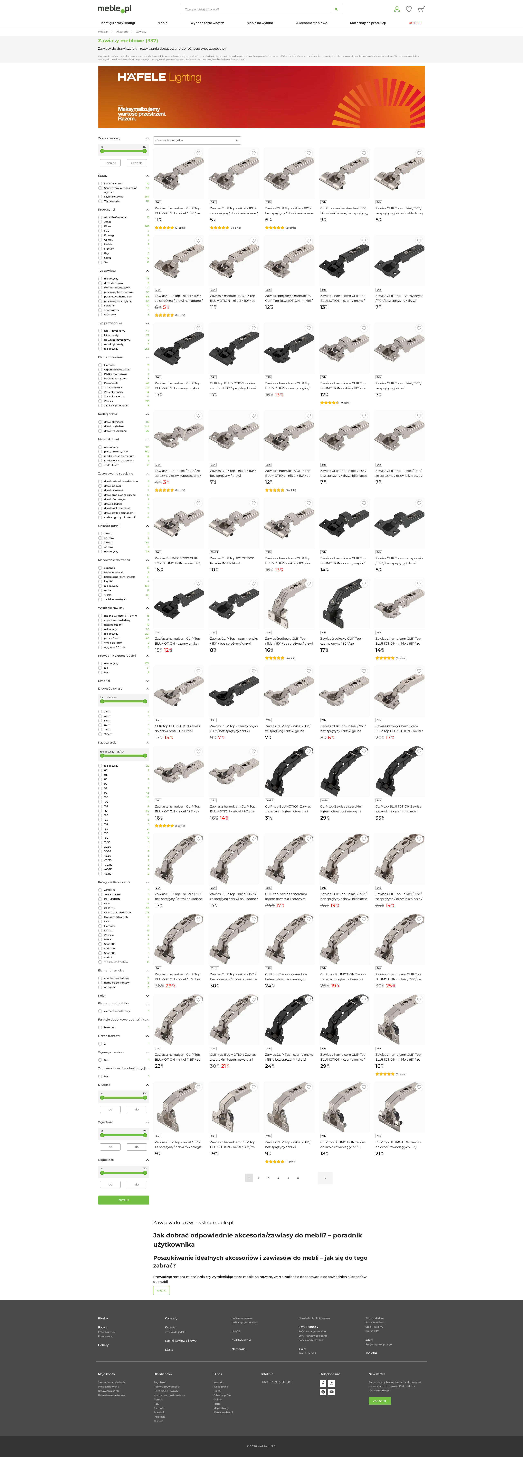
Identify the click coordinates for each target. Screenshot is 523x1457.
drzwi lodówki (126, 485)
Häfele (126, 244)
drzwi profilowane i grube (126, 494)
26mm (126, 533)
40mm (126, 546)
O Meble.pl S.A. (222, 1395)
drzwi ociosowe (126, 490)
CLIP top (126, 908)
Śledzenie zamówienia (111, 1382)
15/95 (126, 842)
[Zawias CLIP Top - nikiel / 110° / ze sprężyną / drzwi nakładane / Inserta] (399, 173)
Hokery (103, 1345)
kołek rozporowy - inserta (126, 576)
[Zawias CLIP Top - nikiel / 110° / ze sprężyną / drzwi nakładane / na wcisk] (178, 260)
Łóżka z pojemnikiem (245, 1322)
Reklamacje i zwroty (166, 1390)
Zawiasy (126, 935)
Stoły (302, 1348)
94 (126, 788)
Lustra (236, 1331)
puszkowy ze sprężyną (126, 301)
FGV (126, 230)
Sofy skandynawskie (311, 1339)
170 (126, 833)
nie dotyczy (126, 278)
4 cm (126, 716)
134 (126, 824)
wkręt (126, 594)
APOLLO (126, 890)
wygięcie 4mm (126, 642)
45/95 (126, 855)
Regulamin (160, 1382)
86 (126, 779)
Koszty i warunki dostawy (169, 1395)
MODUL (126, 930)
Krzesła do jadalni (175, 1332)
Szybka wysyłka (126, 196)
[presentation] (104, 97)
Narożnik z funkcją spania (314, 1318)
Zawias (126, 401)
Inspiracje (159, 1416)
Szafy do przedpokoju (378, 1344)
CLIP (126, 903)
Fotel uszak (105, 1336)
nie (126, 667)
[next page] (325, 1178)
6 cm (126, 725)
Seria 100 (126, 948)
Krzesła (170, 1327)
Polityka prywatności (167, 1386)
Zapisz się (380, 1400)
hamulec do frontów (126, 982)
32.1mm (126, 538)
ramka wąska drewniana (126, 460)
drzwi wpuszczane (126, 430)
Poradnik (159, 1412)
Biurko (103, 1318)
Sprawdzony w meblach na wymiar (126, 190)
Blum (126, 226)
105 (126, 801)
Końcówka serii (126, 183)
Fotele (102, 1327)
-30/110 (126, 864)
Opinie (217, 1399)
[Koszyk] (421, 9)
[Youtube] (331, 1392)
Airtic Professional (126, 217)
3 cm (126, 711)
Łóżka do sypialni (242, 1318)
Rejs (126, 253)
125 (126, 819)
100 (126, 797)
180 (126, 837)
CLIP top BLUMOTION (126, 912)
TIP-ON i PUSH (126, 387)
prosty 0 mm (126, 638)
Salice (126, 257)
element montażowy (126, 287)
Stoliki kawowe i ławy (181, 1341)
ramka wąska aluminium (126, 456)
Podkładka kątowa (126, 378)
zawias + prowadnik (126, 405)
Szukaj (336, 9)
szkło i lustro (126, 465)
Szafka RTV (372, 1330)
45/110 (126, 873)
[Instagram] (331, 1383)
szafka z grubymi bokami (126, 517)
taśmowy (126, 314)
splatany (126, 305)
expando (126, 567)
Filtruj (123, 1200)
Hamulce (126, 926)
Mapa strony (221, 1408)
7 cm (126, 729)
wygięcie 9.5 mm (126, 647)
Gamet (126, 239)
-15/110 (126, 860)
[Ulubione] (409, 9)
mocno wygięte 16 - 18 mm (126, 615)
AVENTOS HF (126, 894)
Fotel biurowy (106, 1332)
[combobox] (197, 140)
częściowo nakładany (126, 620)
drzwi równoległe (126, 499)
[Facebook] (323, 1383)
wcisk (126, 590)
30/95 (126, 851)
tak (126, 672)
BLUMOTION (126, 899)
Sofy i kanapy (308, 1327)
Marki (216, 1403)
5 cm (126, 720)
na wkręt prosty (126, 344)
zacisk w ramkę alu (126, 599)
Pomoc (158, 1399)
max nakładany (126, 624)
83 (126, 774)
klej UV (126, 581)
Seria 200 (126, 944)
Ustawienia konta (109, 1390)
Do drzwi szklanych (126, 917)
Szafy (369, 1339)
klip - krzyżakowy (126, 330)
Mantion (126, 248)
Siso (126, 262)
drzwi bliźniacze (126, 421)
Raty (156, 1403)
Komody (171, 1318)
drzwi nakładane (126, 426)
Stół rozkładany (374, 1318)
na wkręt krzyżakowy (126, 339)
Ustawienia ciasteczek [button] (111, 1395)
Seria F (126, 957)
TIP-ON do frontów (126, 961)
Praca (216, 1390)
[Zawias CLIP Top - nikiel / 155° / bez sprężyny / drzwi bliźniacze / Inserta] (233, 939)
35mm (126, 542)
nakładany (126, 629)
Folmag (126, 235)
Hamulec (126, 365)
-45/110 (126, 869)
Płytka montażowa (126, 374)
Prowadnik (126, 383)
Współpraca (220, 1386)
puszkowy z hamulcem (126, 296)
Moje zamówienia (109, 1386)
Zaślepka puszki (126, 392)
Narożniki (239, 1349)
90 (126, 783)
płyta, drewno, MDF (126, 451)
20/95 (126, 846)
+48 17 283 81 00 (276, 1382)
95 (126, 792)
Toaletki (371, 1353)
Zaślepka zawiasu (126, 396)
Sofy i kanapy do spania (313, 1335)
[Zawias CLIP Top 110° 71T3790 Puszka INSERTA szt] (233, 523)
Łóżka (169, 1350)
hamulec (126, 1027)
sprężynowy (126, 310)
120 (126, 815)
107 (126, 806)
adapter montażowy (126, 978)
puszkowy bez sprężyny (126, 292)
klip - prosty (126, 335)
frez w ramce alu (126, 572)
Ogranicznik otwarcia (126, 369)
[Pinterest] (323, 1392)
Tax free (158, 1420)
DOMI (126, 921)
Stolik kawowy (374, 1326)
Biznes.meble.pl (223, 1412)
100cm (126, 734)
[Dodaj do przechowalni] (198, 153)
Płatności (159, 1408)
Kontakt (218, 1382)
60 (126, 770)
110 (126, 810)
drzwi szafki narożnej (126, 508)
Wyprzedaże (126, 201)
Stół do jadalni (307, 1353)
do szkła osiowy (126, 283)
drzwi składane (126, 503)
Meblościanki (241, 1340)
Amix (126, 221)
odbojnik (126, 987)
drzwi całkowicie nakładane (126, 481)
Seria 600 (126, 953)
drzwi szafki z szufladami (126, 512)
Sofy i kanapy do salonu (313, 1331)
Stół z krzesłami (374, 1322)
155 (126, 828)
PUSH (126, 939)
